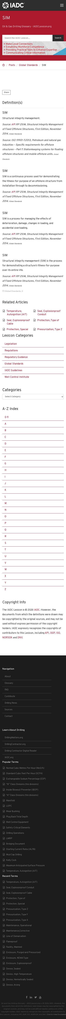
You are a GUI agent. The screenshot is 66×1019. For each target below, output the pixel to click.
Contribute (10, 696)
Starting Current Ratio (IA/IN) (20, 849)
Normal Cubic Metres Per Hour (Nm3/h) (25, 768)
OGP (52, 633)
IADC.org (9, 757)
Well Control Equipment (17, 822)
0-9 (6, 417)
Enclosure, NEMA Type (17, 958)
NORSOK (7, 637)
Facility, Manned (14, 947)
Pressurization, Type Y (17, 914)
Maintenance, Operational (19, 925)
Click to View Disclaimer (56, 1014)
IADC (37, 610)
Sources (8, 709)
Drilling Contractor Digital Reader (21, 751)
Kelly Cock (11, 860)
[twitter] (35, 997)
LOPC (9, 806)
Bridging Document (15, 844)
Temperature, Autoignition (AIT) (21, 871)
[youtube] (40, 997)
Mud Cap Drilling (14, 854)
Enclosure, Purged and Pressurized (23, 952)
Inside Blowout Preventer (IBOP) (22, 789)
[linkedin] (31, 997)
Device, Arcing (13, 985)
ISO (58, 633)
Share (6, 92)
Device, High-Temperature (19, 974)
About (8, 676)
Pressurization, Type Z (49, 329)
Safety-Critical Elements (18, 827)
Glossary (9, 683)
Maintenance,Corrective (18, 931)
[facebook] (26, 997)
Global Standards (28, 65)
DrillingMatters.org (14, 737)
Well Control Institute (17, 377)
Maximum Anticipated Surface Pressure (25, 865)
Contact (9, 716)
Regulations (11, 350)
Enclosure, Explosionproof (19, 963)
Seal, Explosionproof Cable (19, 893)
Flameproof (11, 941)
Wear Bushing (13, 811)
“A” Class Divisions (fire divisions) (22, 795)
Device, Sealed (13, 968)
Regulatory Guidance (16, 357)
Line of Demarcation (16, 936)
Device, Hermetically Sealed (19, 979)
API (13, 124)
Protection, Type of (48, 320)
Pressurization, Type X (17, 920)
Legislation (11, 344)
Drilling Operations (15, 833)
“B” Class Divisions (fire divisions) (22, 784)
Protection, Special (17, 329)
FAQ (6, 689)
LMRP (9, 838)
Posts (12, 65)
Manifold (10, 800)
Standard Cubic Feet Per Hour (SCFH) (24, 773)
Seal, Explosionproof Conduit (20, 887)
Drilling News (11, 703)
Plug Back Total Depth (17, 816)
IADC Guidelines (13, 370)
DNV (19, 637)
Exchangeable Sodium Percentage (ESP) (26, 779)
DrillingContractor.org (15, 744)
